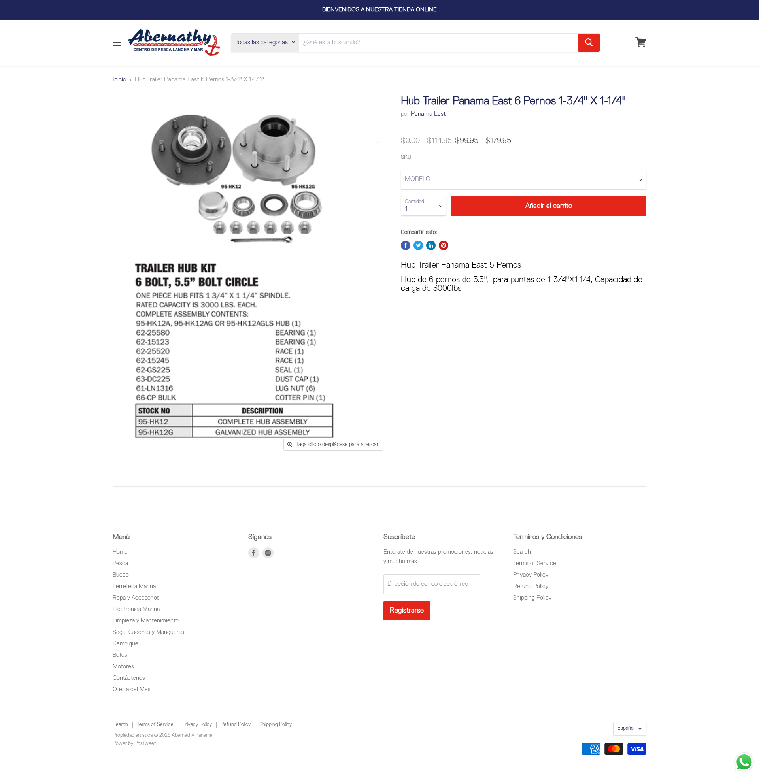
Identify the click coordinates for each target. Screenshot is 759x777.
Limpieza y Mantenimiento (146, 621)
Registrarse (407, 610)
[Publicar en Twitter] (418, 245)
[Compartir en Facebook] (405, 245)
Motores (123, 667)
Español (625, 728)
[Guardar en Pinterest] (443, 245)
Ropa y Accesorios (136, 598)
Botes (120, 655)
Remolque (125, 644)
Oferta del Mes (132, 689)
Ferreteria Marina (134, 586)
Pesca (120, 563)
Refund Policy (530, 586)
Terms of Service (534, 563)
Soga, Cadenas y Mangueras (148, 632)
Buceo (121, 575)
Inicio (119, 80)
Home (120, 552)
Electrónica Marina (136, 609)
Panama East (428, 114)
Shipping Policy (532, 598)
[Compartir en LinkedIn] (431, 245)
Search (522, 552)
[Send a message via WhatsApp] (744, 762)
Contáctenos (129, 678)
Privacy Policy (530, 575)
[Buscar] (589, 42)
